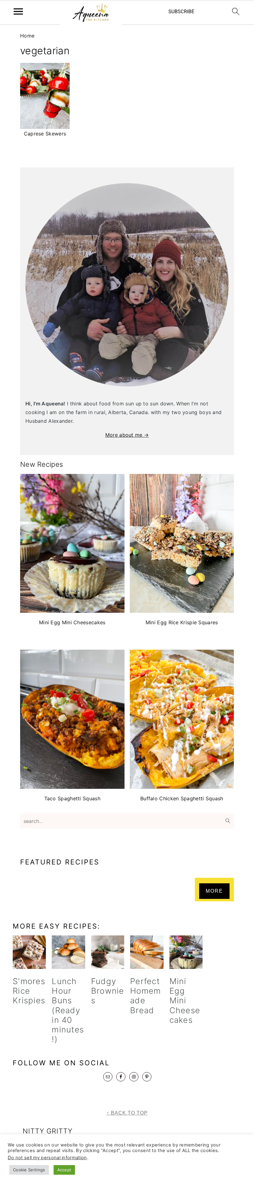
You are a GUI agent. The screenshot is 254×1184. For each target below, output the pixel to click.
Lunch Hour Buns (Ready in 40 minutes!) (68, 1010)
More (214, 891)
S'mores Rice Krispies (29, 990)
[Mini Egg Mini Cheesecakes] (186, 952)
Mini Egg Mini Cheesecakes (184, 1000)
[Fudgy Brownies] (107, 952)
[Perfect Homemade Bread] (146, 952)
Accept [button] (64, 1169)
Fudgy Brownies (107, 990)
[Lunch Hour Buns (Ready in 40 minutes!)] (68, 952)
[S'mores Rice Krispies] (29, 952)
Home (27, 36)
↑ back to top (127, 1113)
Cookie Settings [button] (29, 1169)
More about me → (127, 435)
